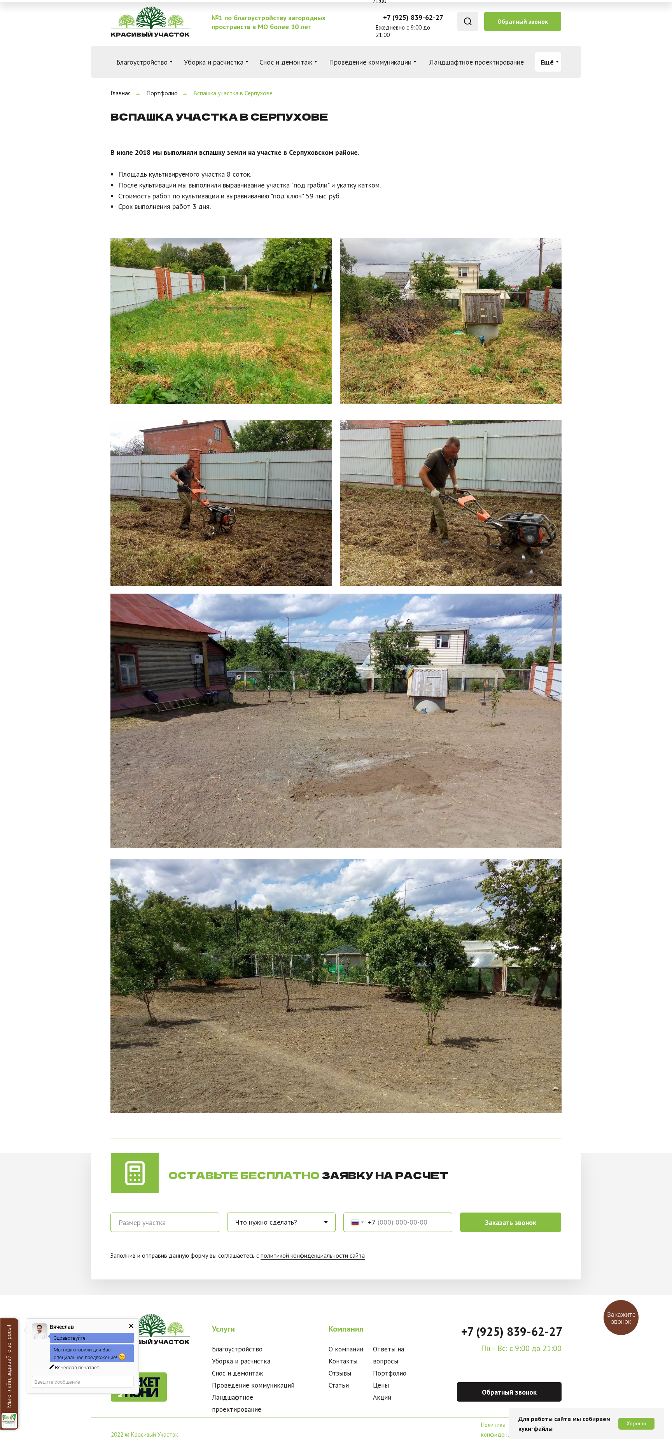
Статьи (339, 1385)
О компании (346, 1349)
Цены (381, 1385)
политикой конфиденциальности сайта (313, 1255)
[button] (522, 21)
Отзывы (340, 1373)
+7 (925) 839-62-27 (413, 17)
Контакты (343, 1361)
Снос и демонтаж (237, 1373)
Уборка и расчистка (241, 1361)
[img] (150, 21)
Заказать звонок (510, 1222)
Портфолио (162, 93)
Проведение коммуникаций (253, 1385)
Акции (382, 1397)
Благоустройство (237, 1349)
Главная (120, 93)
